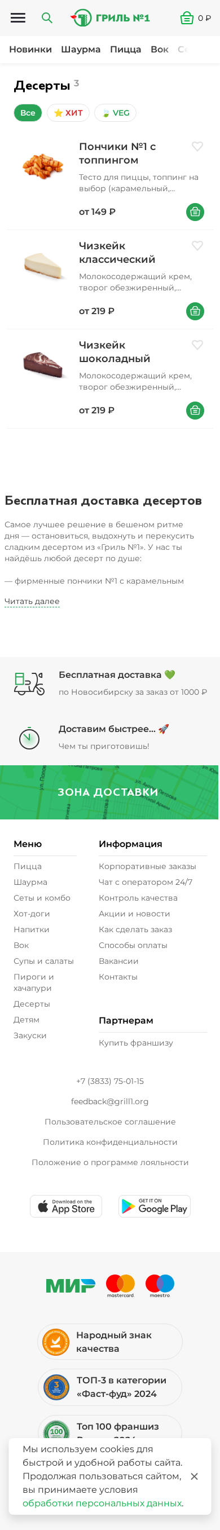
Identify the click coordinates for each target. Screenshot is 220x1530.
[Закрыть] (194, 1476)
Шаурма (81, 49)
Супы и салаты (44, 961)
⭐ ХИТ (68, 113)
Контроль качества (138, 898)
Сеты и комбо (42, 898)
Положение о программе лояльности (110, 1162)
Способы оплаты (133, 945)
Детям (26, 1020)
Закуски (30, 1035)
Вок (160, 49)
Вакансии (119, 961)
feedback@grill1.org (110, 1101)
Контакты (118, 977)
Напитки (32, 929)
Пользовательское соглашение (110, 1122)
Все (28, 113)
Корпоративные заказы (147, 866)
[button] (200, 18)
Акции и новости (134, 914)
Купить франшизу (136, 1043)
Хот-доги (32, 914)
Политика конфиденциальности (110, 1142)
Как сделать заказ (135, 929)
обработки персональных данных (102, 1503)
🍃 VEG (115, 113)
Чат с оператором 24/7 (145, 882)
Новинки (30, 49)
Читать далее (32, 601)
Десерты (32, 1004)
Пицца (126, 49)
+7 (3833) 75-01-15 (110, 1081)
